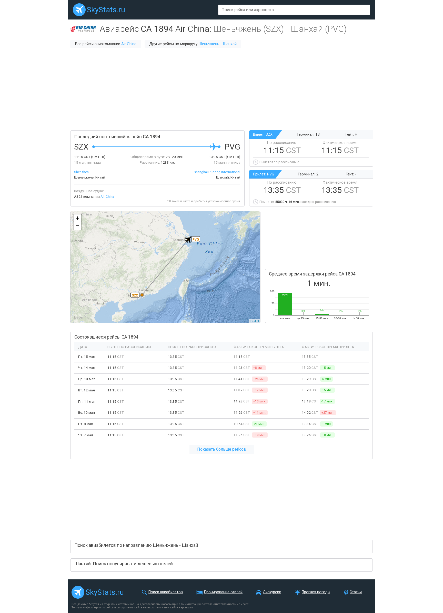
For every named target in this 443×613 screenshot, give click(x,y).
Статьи (356, 592)
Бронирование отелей (223, 592)
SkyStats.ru (106, 9)
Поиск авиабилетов (165, 592)
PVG (196, 239)
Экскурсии (272, 592)
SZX (135, 295)
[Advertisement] (221, 89)
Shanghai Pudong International (217, 172)
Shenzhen (81, 172)
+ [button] (77, 218)
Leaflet (254, 321)
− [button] (77, 226)
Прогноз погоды (316, 592)
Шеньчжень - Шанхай (217, 44)
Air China (128, 44)
